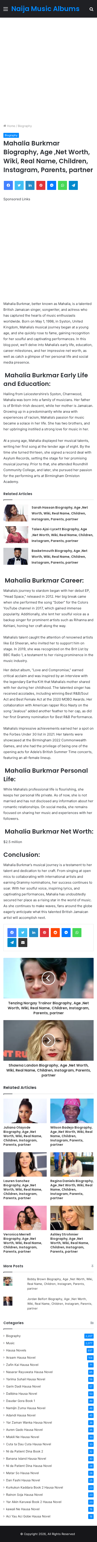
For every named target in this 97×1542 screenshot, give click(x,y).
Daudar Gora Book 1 (20, 1401)
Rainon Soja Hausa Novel (24, 1494)
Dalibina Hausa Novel (21, 1393)
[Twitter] (22, 932)
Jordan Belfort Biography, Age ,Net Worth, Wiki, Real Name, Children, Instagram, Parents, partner (59, 1303)
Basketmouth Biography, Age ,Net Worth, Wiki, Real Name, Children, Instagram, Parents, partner (60, 557)
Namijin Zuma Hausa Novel (25, 1408)
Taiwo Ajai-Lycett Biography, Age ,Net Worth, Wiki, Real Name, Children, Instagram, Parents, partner (62, 535)
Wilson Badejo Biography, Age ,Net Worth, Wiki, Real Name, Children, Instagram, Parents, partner (71, 1136)
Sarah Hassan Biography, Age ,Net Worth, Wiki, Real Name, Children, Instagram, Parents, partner (60, 513)
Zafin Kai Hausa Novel (22, 1365)
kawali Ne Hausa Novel (22, 1509)
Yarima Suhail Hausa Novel (25, 1379)
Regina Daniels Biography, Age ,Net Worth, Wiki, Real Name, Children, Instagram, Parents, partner (72, 1189)
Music (10, 1343)
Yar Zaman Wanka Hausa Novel (29, 1422)
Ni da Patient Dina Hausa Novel (29, 1466)
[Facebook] (11, 932)
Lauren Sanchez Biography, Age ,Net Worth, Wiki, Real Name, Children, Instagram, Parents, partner (22, 1189)
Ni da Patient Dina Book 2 (24, 1451)
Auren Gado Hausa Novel (24, 1429)
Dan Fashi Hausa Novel (23, 1480)
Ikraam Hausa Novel (20, 1357)
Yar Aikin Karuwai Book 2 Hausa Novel (33, 1502)
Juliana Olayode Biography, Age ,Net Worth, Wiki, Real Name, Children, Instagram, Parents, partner (22, 1136)
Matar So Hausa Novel (22, 1473)
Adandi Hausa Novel (20, 1415)
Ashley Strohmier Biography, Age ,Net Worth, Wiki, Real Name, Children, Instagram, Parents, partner (69, 1243)
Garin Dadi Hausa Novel (23, 1386)
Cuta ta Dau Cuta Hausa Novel (28, 1444)
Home (10, 126)
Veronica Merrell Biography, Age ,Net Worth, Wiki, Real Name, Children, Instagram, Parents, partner (22, 1243)
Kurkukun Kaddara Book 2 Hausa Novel (34, 1487)
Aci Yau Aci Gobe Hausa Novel (28, 1516)
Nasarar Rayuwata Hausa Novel (29, 1372)
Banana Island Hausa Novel (26, 1458)
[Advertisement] (48, 70)
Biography (25, 126)
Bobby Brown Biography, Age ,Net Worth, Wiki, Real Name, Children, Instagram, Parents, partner (60, 1283)
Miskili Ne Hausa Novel (22, 1437)
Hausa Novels (16, 1350)
